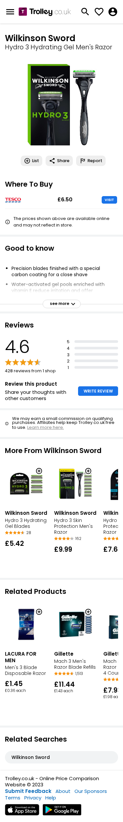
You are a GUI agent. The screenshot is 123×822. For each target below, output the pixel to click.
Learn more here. (45, 427)
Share (63, 161)
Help (50, 797)
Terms (12, 797)
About (63, 791)
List (35, 161)
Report (95, 161)
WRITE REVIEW (98, 391)
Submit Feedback (28, 791)
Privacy (32, 797)
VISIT (109, 199)
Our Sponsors (90, 791)
